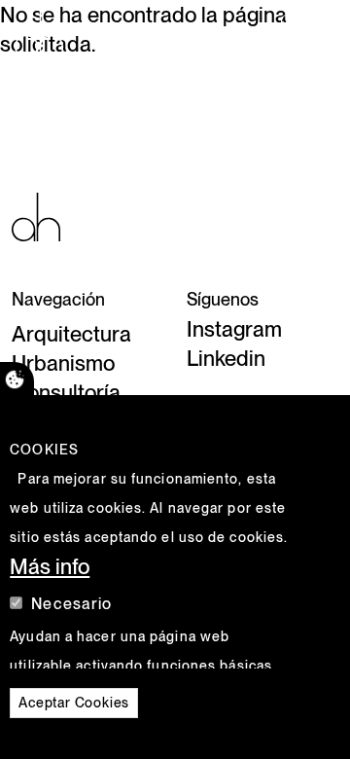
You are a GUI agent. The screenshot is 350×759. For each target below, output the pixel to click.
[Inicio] (47, 34)
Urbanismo (63, 363)
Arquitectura (71, 333)
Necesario (71, 604)
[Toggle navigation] (308, 34)
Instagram (234, 329)
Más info (49, 566)
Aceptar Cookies (73, 702)
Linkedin (226, 358)
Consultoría (66, 392)
